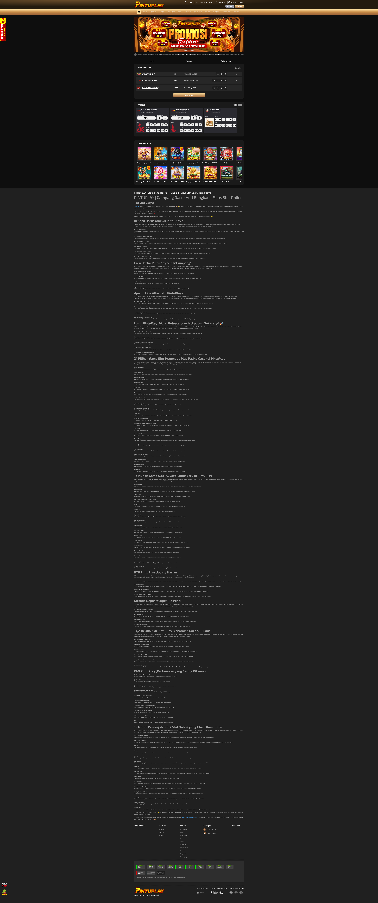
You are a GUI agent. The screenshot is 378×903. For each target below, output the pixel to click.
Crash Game (198, 12)
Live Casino (171, 12)
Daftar (239, 6)
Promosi (237, 12)
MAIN (145, 154)
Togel (145, 12)
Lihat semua (189, 95)
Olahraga (188, 12)
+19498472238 (211, 833)
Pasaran (189, 61)
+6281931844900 (212, 829)
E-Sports (216, 12)
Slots (162, 12)
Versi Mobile (221, 2)
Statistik (238, 68)
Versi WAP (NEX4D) (237, 2)
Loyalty (161, 832)
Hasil (152, 61)
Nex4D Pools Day (149, 80)
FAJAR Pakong (147, 74)
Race (179, 12)
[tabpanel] (189, 34)
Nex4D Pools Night (150, 88)
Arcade (207, 12)
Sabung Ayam (226, 12)
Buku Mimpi (226, 61)
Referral (161, 835)
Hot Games (153, 12)
